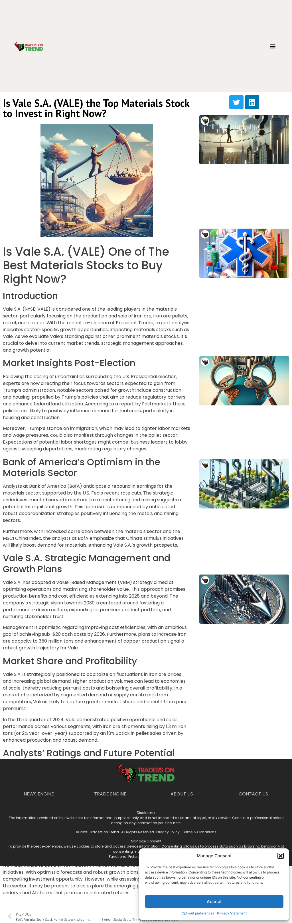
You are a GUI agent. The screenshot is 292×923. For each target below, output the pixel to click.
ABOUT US (182, 794)
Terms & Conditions (199, 832)
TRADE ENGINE (110, 794)
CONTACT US (253, 794)
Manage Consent (146, 841)
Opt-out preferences (198, 913)
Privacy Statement (232, 913)
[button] (280, 856)
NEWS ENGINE (39, 794)
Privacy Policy (168, 832)
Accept (214, 901)
